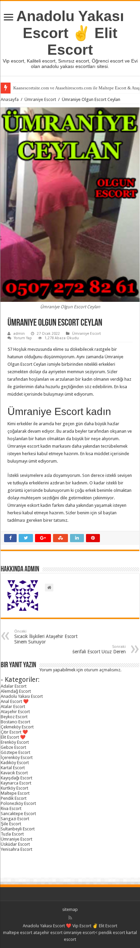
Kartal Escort (13, 767)
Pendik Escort (14, 798)
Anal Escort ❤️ (15, 701)
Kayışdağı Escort (16, 777)
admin (19, 333)
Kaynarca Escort (16, 783)
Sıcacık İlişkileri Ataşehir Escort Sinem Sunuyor (45, 636)
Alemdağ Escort (16, 691)
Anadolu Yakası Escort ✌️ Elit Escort (70, 33)
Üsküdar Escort (15, 844)
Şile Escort (11, 823)
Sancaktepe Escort (18, 813)
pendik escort (112, 932)
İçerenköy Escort (17, 757)
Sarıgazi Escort (15, 818)
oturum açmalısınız (102, 669)
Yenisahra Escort (16, 849)
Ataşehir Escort (15, 711)
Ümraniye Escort (40, 99)
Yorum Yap (23, 338)
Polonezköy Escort (18, 803)
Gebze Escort (13, 747)
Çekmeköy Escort (17, 726)
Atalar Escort (13, 706)
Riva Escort (11, 808)
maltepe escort (17, 932)
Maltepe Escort (15, 793)
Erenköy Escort (15, 742)
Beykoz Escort (14, 716)
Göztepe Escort (15, 752)
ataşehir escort (48, 932)
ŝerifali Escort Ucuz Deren (99, 649)
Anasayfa (10, 99)
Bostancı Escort (15, 721)
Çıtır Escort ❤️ (14, 732)
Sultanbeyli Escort (18, 828)
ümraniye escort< (81, 932)
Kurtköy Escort (14, 788)
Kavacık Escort (14, 772)
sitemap (70, 909)
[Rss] (70, 918)
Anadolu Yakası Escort (22, 696)
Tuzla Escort (12, 834)
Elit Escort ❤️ (13, 737)
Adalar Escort (14, 686)
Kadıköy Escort (15, 762)
